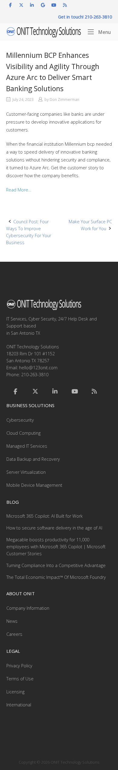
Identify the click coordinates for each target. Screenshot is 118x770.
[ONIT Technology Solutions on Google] (43, 5)
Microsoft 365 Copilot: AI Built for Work (44, 516)
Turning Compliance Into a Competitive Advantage (56, 565)
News (12, 621)
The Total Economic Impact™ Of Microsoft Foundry (56, 577)
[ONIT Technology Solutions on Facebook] (10, 5)
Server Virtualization (26, 472)
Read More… (18, 190)
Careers (14, 634)
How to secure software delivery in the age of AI (54, 528)
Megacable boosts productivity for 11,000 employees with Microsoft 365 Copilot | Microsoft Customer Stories (56, 546)
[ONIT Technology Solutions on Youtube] (54, 5)
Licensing (15, 692)
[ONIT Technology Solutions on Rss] (65, 5)
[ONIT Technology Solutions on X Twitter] (21, 5)
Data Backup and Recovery (33, 459)
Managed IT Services (26, 446)
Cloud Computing (23, 433)
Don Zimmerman (64, 99)
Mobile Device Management (34, 485)
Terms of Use (20, 679)
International (18, 705)
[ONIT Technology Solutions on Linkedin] (32, 5)
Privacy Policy (19, 666)
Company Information (27, 608)
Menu (104, 32)
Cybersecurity (20, 420)
